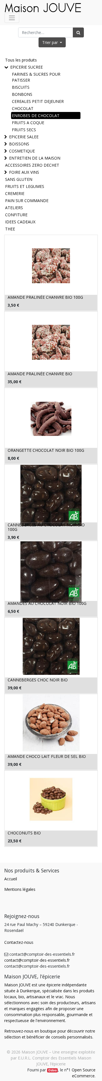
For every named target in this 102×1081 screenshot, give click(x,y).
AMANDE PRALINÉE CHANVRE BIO (40, 373)
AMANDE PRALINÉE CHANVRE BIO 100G (45, 297)
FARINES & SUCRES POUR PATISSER (36, 77)
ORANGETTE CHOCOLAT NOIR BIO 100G (46, 450)
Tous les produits (21, 60)
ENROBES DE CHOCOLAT (36, 115)
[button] (52, 42)
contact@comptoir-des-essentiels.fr (37, 960)
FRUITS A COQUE (28, 122)
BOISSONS (19, 144)
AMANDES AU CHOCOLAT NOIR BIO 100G (47, 603)
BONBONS (22, 94)
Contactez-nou (17, 942)
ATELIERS (14, 207)
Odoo (52, 1070)
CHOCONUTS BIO (24, 833)
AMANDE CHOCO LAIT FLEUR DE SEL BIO (47, 756)
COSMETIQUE (22, 151)
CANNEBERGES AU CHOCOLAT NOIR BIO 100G (46, 527)
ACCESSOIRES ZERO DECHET (32, 165)
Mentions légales (19, 889)
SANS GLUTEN (18, 179)
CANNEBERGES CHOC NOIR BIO (38, 679)
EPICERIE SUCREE (26, 67)
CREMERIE (14, 193)
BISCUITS (20, 87)
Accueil (10, 878)
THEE (10, 229)
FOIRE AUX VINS (24, 172)
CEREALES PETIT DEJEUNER (38, 101)
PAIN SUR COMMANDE (26, 200)
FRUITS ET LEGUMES (24, 186)
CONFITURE (16, 214)
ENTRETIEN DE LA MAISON (34, 158)
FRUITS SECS (24, 129)
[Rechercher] (78, 32)
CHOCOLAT (22, 108)
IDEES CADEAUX (20, 221)
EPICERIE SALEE (24, 136)
